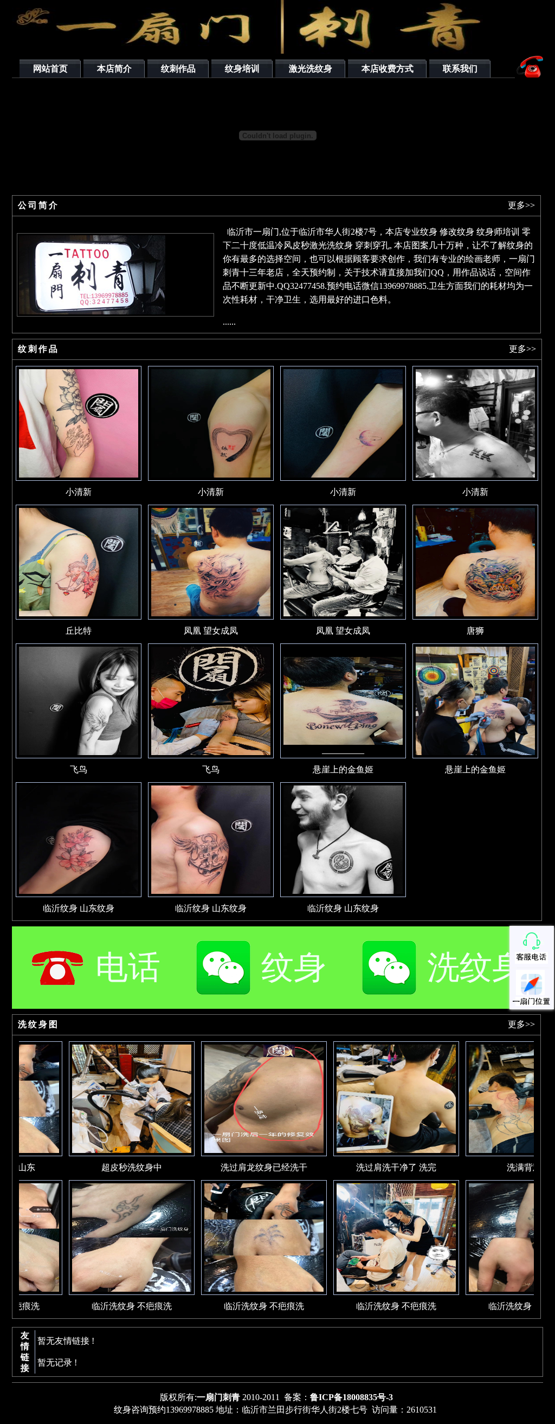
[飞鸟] (78, 755)
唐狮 (475, 630)
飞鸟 (78, 769)
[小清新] (78, 477)
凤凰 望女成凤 (211, 630)
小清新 (79, 492)
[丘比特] (78, 616)
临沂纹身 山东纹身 (78, 908)
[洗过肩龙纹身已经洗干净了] (232, 1153)
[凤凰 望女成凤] (211, 616)
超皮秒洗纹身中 (99, 1167)
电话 (127, 967)
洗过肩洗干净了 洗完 (364, 1167)
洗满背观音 (496, 1167)
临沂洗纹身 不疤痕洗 (100, 1306)
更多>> (521, 205)
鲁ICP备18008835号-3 (351, 1397)
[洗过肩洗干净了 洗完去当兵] (364, 1153)
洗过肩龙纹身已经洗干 (232, 1167)
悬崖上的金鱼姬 (343, 769)
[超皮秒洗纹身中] (100, 1153)
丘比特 (79, 630)
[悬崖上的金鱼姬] (343, 755)
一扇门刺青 (218, 1397)
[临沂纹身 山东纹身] (78, 894)
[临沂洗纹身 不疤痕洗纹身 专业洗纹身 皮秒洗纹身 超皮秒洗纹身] (100, 1292)
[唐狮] (475, 616)
